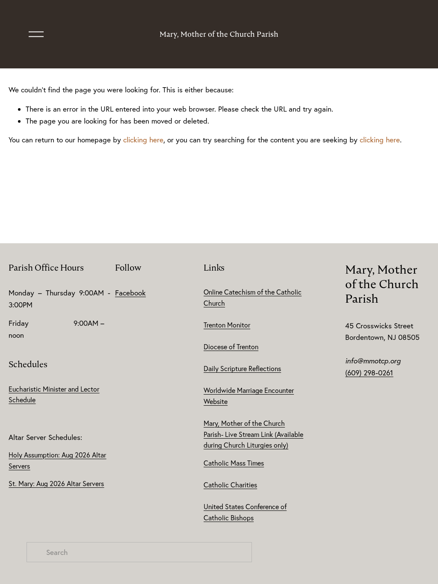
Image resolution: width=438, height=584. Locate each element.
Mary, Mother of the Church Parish (219, 34)
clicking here (143, 139)
